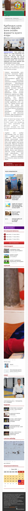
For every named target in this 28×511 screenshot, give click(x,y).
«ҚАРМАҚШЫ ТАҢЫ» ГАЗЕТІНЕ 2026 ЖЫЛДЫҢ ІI (16, 250)
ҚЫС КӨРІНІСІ (7, 463)
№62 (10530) (9, 236)
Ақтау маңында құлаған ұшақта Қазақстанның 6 (15, 370)
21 (16, 481)
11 (7, 478)
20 (13, 481)
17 (5, 481)
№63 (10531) (9, 234)
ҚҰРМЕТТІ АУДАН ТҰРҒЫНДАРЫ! (14, 255)
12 (10, 478)
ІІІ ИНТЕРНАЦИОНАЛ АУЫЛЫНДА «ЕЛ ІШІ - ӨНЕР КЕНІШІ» (16, 427)
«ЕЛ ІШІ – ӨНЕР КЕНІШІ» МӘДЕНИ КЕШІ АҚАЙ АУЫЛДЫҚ (16, 420)
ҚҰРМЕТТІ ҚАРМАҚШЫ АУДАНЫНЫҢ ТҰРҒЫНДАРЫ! (16, 261)
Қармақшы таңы (19, 6)
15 (19, 478)
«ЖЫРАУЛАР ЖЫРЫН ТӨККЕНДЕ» (15, 414)
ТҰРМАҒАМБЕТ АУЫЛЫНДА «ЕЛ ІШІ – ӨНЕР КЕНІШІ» (16, 408)
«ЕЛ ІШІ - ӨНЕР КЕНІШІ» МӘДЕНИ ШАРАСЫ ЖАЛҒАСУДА (15, 433)
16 (22, 478)
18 (7, 481)
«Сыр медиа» (12, 507)
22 (19, 481)
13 (13, 478)
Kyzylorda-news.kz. (8, 52)
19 (10, 481)
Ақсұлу (11, 364)
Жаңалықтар (9, 163)
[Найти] (23, 12)
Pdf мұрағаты (14, 243)
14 (16, 478)
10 (5, 478)
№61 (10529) (9, 239)
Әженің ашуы (7, 361)
